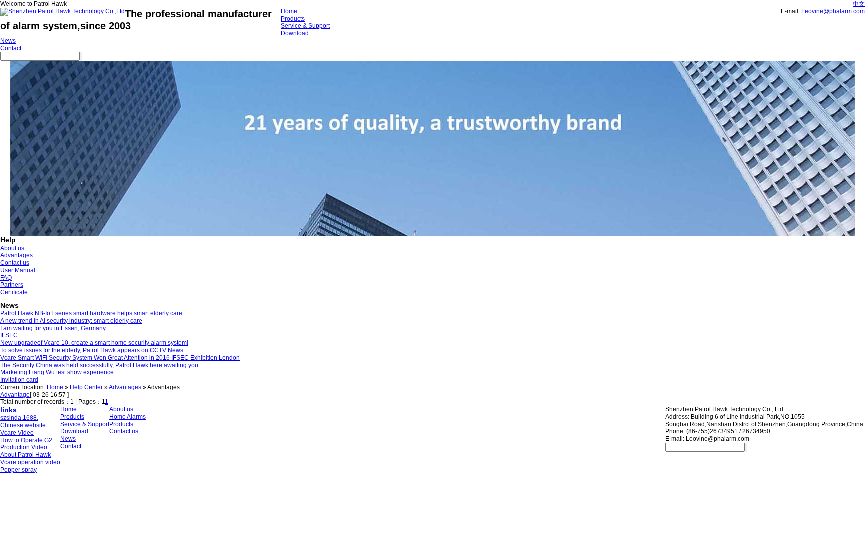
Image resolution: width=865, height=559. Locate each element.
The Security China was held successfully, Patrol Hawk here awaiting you (99, 365)
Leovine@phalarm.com (833, 11)
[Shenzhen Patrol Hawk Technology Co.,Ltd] (62, 11)
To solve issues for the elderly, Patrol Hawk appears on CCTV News (91, 350)
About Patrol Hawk (25, 454)
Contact (10, 48)
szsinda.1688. (19, 417)
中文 (859, 3)
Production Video (23, 447)
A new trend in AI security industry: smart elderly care (71, 320)
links (8, 410)
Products (293, 18)
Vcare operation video (30, 462)
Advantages (16, 255)
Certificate (14, 292)
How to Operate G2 (26, 440)
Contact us (14, 262)
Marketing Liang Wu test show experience (57, 372)
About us (12, 248)
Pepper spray (18, 469)
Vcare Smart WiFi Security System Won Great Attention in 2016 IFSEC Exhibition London (120, 357)
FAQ (6, 277)
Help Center (86, 387)
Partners (11, 284)
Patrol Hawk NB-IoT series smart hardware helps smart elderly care (91, 313)
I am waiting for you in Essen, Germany (53, 328)
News (8, 40)
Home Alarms (127, 416)
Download (295, 33)
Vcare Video (17, 432)
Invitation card (19, 379)
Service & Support (305, 25)
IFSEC (9, 335)
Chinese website (23, 425)
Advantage (15, 394)
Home (289, 11)
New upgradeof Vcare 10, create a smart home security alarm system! (94, 342)
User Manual (17, 270)
